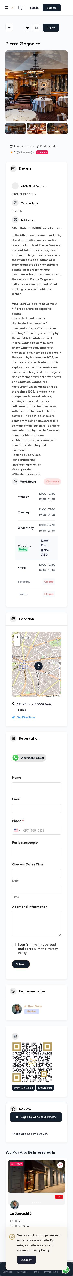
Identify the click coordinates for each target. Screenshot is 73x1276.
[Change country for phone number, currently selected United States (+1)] (17, 830)
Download (45, 1087)
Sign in (34, 8)
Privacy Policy (40, 1250)
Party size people (25, 843)
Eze (17, 1226)
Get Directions (26, 717)
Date (15, 880)
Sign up (52, 8)
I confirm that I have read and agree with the (38, 948)
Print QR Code (23, 1087)
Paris (28, 146)
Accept (26, 1260)
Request (51, 27)
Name (16, 777)
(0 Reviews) (24, 152)
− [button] (17, 643)
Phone (18, 821)
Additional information (29, 907)
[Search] (20, 7)
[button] (11, 86)
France (19, 146)
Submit (21, 964)
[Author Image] (14, 1205)
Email (16, 799)
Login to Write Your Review (38, 1117)
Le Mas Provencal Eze (28, 1213)
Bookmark (27, 27)
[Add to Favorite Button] (60, 1165)
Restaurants (48, 146)
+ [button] (17, 637)
